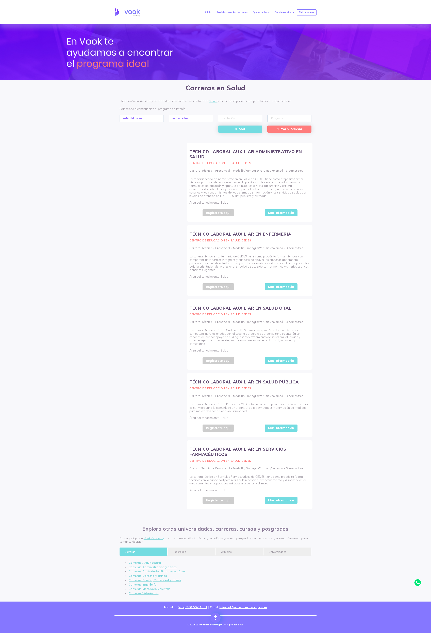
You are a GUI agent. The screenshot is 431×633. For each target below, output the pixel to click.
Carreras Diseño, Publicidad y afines (155, 580)
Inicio (208, 12)
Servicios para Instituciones (232, 12)
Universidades (277, 551)
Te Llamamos (306, 12)
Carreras (130, 551)
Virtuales (226, 551)
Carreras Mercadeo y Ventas (149, 589)
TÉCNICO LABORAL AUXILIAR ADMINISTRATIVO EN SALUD (245, 154)
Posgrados (179, 551)
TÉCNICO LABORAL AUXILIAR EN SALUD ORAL (240, 308)
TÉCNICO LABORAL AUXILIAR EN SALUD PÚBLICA (244, 381)
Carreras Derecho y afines (148, 575)
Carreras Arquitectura (145, 562)
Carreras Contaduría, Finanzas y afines (157, 571)
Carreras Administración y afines (153, 567)
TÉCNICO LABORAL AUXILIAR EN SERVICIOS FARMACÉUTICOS (237, 451)
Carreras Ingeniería (143, 584)
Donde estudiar (284, 12)
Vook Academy (154, 538)
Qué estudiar (261, 12)
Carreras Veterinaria (143, 593)
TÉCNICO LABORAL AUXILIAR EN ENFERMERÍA (240, 234)
